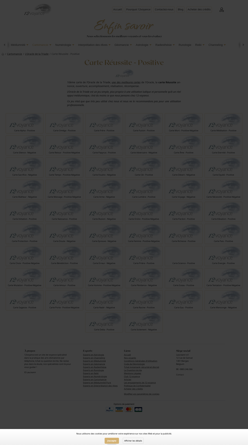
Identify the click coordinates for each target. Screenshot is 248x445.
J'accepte (111, 440)
